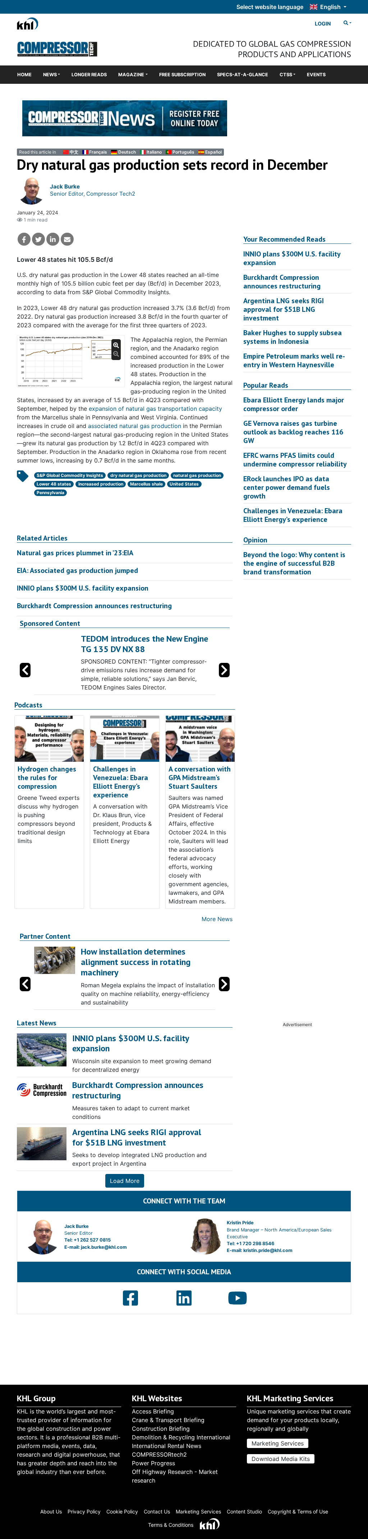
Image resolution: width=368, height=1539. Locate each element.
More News (217, 919)
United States (184, 484)
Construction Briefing (161, 1428)
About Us (51, 1511)
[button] (224, 670)
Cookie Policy (122, 1511)
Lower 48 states (54, 484)
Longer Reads (89, 74)
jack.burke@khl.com (104, 1247)
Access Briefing (153, 1411)
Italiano (154, 152)
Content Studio (244, 1511)
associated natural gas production (134, 425)
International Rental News (166, 1445)
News (50, 74)
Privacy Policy (84, 1511)
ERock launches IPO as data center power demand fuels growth (286, 487)
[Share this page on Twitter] (38, 239)
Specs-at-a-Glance (242, 74)
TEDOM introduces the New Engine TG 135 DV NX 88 (144, 644)
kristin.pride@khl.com (268, 1250)
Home (24, 74)
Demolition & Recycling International (181, 1437)
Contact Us (157, 1511)
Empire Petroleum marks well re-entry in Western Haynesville (294, 360)
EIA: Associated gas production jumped (77, 570)
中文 (74, 152)
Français (98, 152)
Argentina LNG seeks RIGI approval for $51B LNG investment (283, 309)
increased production (100, 484)
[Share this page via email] (67, 239)
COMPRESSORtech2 (159, 1454)
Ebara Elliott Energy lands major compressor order (293, 404)
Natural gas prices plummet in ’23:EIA (75, 552)
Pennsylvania (50, 492)
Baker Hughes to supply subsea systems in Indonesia (292, 337)
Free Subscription (182, 74)
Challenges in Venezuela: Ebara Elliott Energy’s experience (120, 782)
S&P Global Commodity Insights (70, 475)
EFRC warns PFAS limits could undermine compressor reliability (295, 460)
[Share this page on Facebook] (24, 239)
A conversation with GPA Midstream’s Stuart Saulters (200, 777)
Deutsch (126, 152)
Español (213, 152)
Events (316, 74)
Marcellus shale (146, 484)
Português (183, 152)
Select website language (269, 6)
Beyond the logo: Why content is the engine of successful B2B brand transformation (294, 563)
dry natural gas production (138, 475)
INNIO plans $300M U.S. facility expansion (82, 588)
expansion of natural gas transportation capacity (155, 408)
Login (323, 24)
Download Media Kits (281, 1458)
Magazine (131, 74)
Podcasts (28, 705)
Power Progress (153, 1463)
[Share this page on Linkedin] (52, 239)
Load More (124, 1180)
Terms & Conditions (170, 1525)
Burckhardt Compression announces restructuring (94, 605)
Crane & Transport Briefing (168, 1420)
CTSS (286, 74)
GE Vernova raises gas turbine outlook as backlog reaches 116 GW (293, 432)
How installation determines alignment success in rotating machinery (135, 962)
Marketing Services (278, 1443)
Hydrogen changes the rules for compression (47, 777)
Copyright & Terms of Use (298, 1511)
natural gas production (197, 475)
